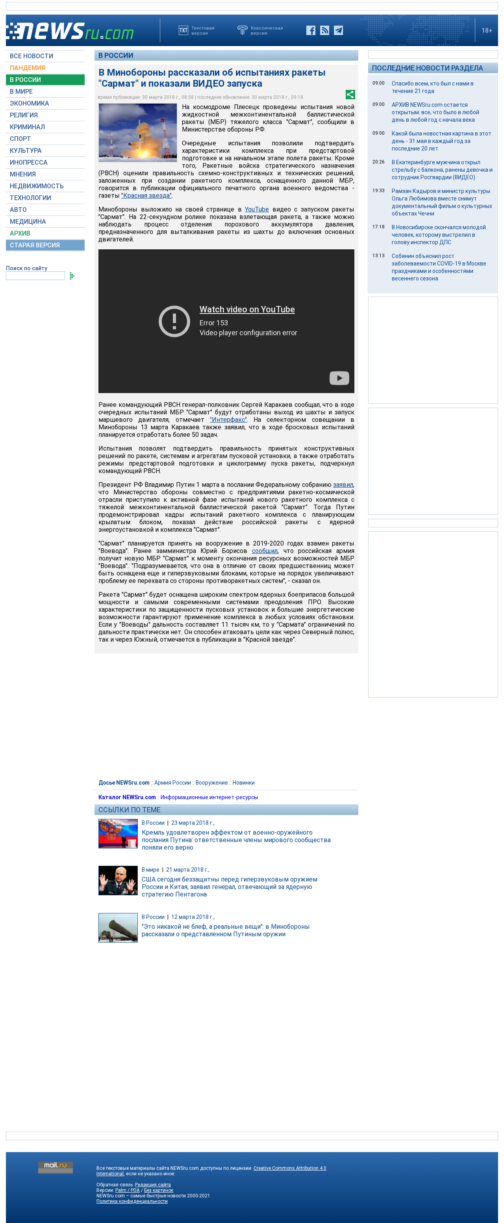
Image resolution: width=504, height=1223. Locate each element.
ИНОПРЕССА (29, 162)
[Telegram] (338, 30)
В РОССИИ (25, 80)
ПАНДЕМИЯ (27, 68)
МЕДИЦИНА (28, 221)
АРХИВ (20, 233)
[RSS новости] (324, 30)
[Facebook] (310, 30)
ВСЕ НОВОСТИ (31, 56)
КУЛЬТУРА (26, 150)
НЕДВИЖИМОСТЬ (37, 186)
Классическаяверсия (267, 30)
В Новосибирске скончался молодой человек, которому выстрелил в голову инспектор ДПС (439, 234)
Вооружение (212, 782)
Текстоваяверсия (203, 30)
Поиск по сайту (26, 268)
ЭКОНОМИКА (29, 103)
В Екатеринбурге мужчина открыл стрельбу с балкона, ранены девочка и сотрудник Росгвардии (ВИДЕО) (442, 169)
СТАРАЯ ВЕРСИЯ (35, 245)
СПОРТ (20, 139)
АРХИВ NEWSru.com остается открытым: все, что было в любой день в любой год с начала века (435, 112)
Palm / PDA (127, 1190)
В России (115, 55)
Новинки (244, 782)
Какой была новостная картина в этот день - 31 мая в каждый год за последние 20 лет (441, 141)
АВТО (18, 209)
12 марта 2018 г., (193, 917)
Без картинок (158, 1190)
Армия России (172, 782)
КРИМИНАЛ (27, 127)
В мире (150, 870)
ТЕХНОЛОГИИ (30, 198)
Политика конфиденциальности (132, 1201)
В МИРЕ (21, 91)
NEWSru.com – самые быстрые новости (141, 1196)
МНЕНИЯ (23, 174)
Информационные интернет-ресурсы (209, 797)
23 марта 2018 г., (193, 823)
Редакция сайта (153, 1185)
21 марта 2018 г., (187, 870)
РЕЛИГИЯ (24, 115)
